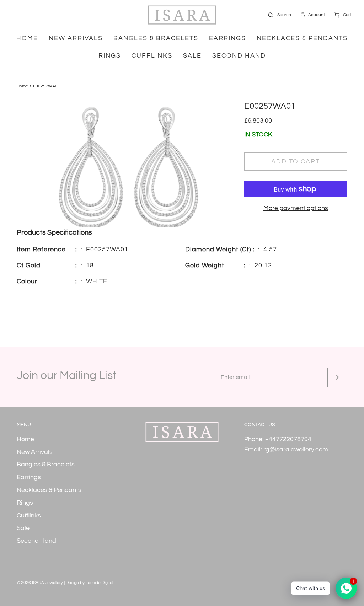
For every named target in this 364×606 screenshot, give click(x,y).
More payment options (295, 208)
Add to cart (295, 161)
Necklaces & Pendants (302, 38)
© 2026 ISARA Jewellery (40, 582)
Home (27, 38)
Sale (192, 55)
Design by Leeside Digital (89, 582)
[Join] (337, 377)
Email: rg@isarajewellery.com (286, 449)
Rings (109, 55)
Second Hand (239, 55)
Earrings (227, 38)
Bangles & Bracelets (155, 38)
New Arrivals (76, 38)
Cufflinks (152, 55)
